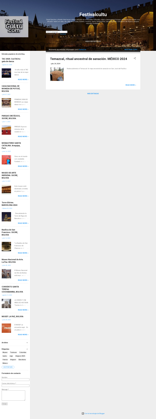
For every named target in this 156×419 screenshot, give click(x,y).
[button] (135, 58)
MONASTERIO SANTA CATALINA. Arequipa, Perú (11, 145)
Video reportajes (93, 41)
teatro (5, 356)
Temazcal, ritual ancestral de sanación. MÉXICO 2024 (88, 59)
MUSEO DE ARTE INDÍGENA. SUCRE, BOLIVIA (10, 175)
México (5, 363)
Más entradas (93, 93)
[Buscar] (139, 6)
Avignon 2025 (20, 356)
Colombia (22, 352)
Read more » (131, 85)
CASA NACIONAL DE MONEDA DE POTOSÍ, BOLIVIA (11, 88)
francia (5, 360)
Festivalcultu (93, 14)
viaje (11, 356)
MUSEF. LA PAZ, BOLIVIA (12, 316)
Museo (5, 352)
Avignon (13, 360)
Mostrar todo (130, 50)
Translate (63, 34)
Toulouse (13, 352)
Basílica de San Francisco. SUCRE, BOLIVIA (10, 232)
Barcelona (22, 360)
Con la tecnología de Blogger (94, 413)
